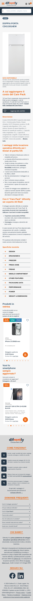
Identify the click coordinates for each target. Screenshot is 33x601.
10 (28, 361)
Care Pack (15, 356)
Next (32, 339)
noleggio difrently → (16, 492)
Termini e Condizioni (13, 595)
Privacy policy (20, 592)
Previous (1, 339)
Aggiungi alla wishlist (17, 111)
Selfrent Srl (15, 550)
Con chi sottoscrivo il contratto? (11, 519)
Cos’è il (7, 511)
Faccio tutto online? (7, 515)
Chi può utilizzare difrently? (9, 507)
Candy (5, 18)
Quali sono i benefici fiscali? (10, 526)
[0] (29, 4)
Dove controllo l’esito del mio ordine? (12, 522)
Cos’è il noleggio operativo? (10, 504)
